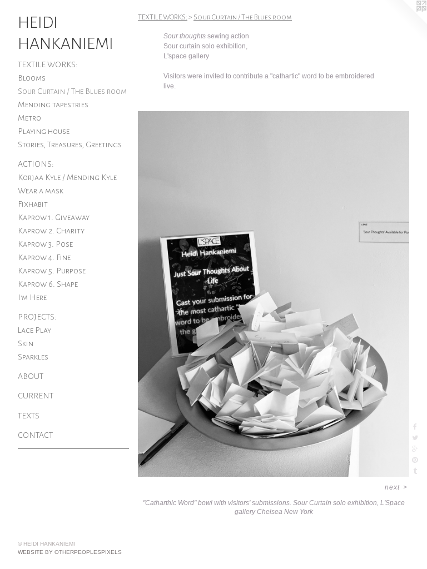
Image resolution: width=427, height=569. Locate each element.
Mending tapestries (53, 104)
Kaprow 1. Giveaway (54, 217)
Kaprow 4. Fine (44, 257)
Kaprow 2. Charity (51, 230)
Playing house (43, 131)
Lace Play (34, 330)
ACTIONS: (36, 163)
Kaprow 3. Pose (45, 243)
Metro (29, 117)
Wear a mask (40, 190)
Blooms (32, 77)
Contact (35, 435)
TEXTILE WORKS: (48, 64)
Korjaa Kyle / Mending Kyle (67, 177)
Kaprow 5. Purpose (52, 270)
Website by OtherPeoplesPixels (70, 552)
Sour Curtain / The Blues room (72, 91)
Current (35, 395)
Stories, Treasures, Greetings (70, 144)
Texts (28, 415)
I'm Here (32, 297)
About (30, 376)
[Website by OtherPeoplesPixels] (405, 22)
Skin (25, 343)
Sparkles (33, 356)
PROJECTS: (37, 316)
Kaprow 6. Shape (48, 283)
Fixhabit (33, 203)
